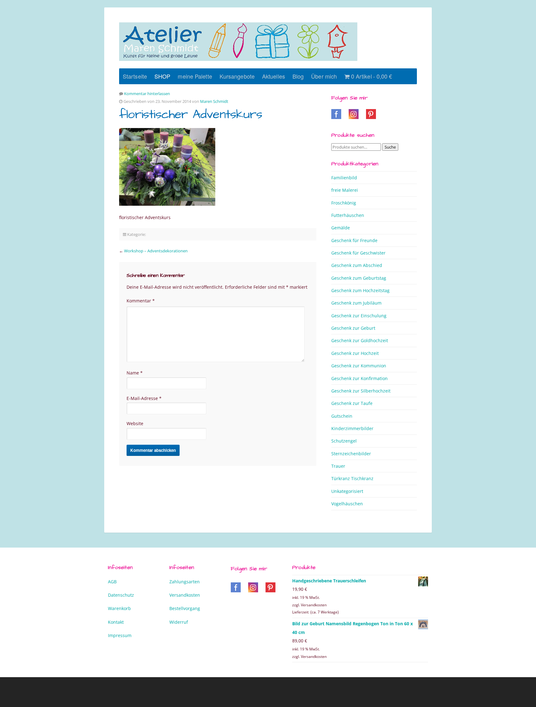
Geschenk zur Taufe (352, 403)
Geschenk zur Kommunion (358, 366)
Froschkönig (343, 203)
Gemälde (340, 228)
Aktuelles (273, 76)
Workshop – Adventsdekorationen (156, 251)
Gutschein (341, 416)
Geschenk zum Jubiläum (356, 303)
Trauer (338, 466)
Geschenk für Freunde (354, 240)
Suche (390, 147)
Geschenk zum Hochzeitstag (360, 290)
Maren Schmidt (214, 101)
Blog (298, 76)
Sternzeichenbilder (351, 454)
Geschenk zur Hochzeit (355, 353)
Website (135, 423)
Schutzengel (344, 441)
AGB (112, 582)
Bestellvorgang (184, 608)
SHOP (162, 76)
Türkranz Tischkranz (352, 478)
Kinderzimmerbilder (352, 428)
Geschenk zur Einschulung (358, 316)
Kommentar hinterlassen (147, 93)
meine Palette (195, 76)
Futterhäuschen (347, 215)
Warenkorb (119, 608)
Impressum (120, 635)
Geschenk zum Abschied (356, 265)
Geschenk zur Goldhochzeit (359, 340)
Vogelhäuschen (347, 504)
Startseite (135, 76)
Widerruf (178, 622)
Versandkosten (184, 595)
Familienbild (344, 178)
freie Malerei (344, 190)
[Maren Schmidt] (238, 41)
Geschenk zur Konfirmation (359, 378)
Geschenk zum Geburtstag (358, 278)
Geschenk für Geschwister (358, 253)
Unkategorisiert (347, 491)
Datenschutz (121, 595)
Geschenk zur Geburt (353, 328)
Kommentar (141, 301)
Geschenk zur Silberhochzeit (361, 391)
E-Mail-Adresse (144, 398)
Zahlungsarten (184, 582)
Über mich (324, 76)
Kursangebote (237, 76)
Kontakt (116, 622)
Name (135, 373)
